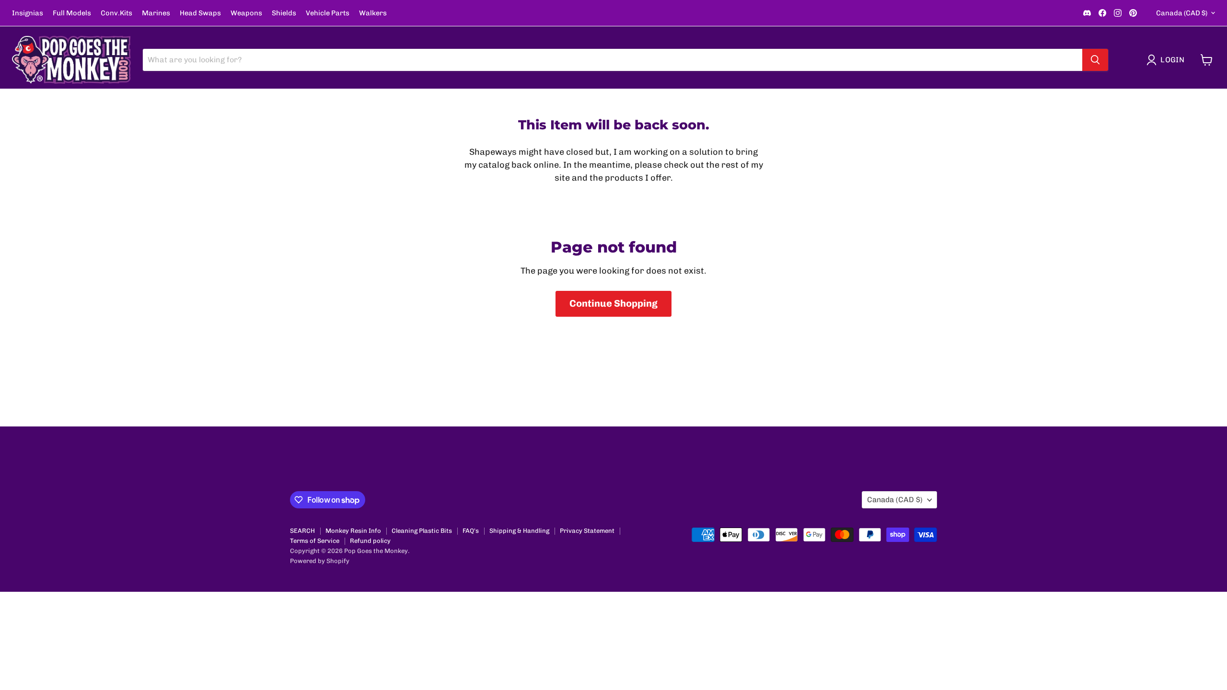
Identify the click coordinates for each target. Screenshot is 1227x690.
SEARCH (302, 530)
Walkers (373, 13)
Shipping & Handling (519, 530)
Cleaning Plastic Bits (422, 530)
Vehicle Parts (327, 13)
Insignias (27, 13)
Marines (156, 13)
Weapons (246, 13)
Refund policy (370, 540)
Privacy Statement (587, 530)
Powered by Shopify (319, 560)
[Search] (1095, 60)
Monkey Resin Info (353, 530)
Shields (284, 13)
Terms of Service (314, 540)
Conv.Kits (116, 13)
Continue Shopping (613, 303)
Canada (1181, 13)
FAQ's (471, 530)
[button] (1167, 60)
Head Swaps (200, 13)
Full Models (72, 13)
